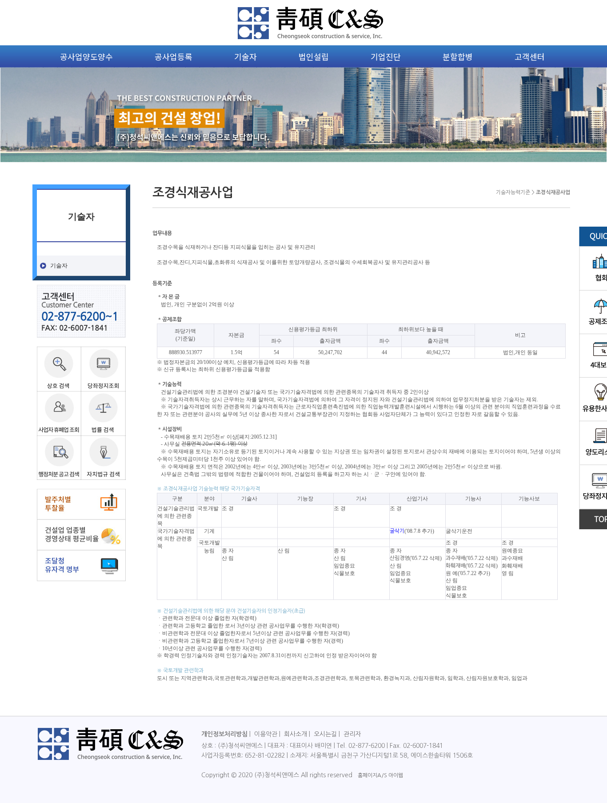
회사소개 (295, 734)
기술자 (59, 265)
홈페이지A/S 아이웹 (380, 775)
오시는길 (325, 734)
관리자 (352, 734)
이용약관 (265, 734)
